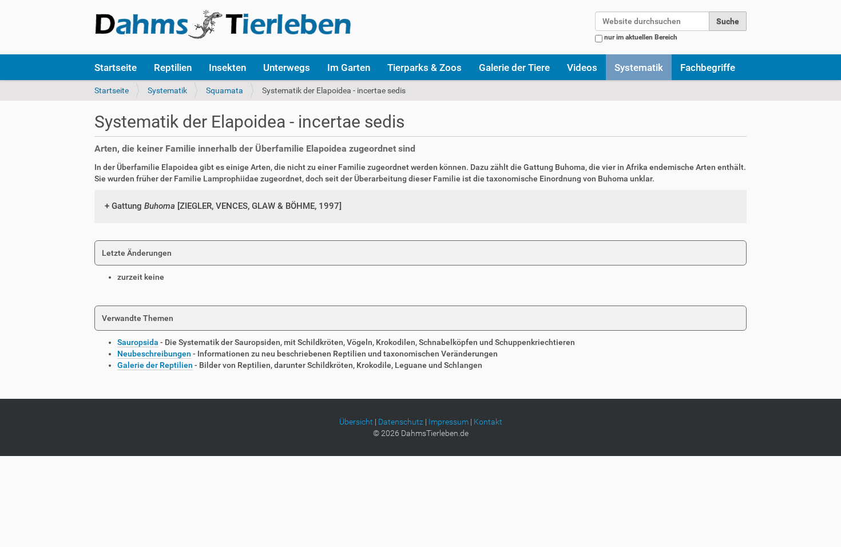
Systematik (638, 67)
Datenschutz (400, 421)
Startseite (115, 67)
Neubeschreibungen (154, 353)
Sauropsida (137, 342)
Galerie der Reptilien (155, 365)
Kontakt (488, 421)
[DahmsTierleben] (222, 24)
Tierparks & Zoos (424, 67)
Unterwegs (286, 67)
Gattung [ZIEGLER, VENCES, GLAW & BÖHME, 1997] (227, 206)
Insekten (227, 67)
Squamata (224, 90)
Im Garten (348, 67)
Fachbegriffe (707, 67)
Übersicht (356, 421)
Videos (582, 67)
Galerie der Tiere (514, 67)
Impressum (449, 421)
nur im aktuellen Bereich (640, 37)
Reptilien (173, 67)
